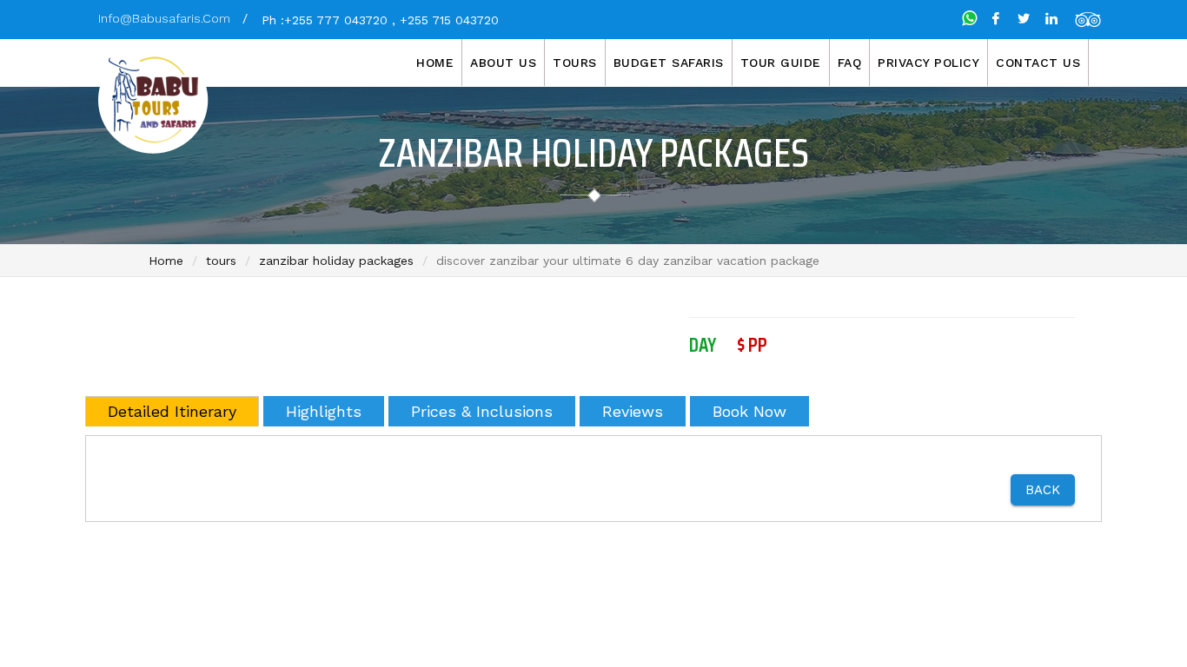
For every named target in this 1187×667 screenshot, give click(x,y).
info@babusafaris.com (164, 18)
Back (1042, 490)
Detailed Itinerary (172, 411)
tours (221, 260)
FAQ (850, 62)
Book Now (749, 411)
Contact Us (1038, 62)
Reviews (632, 411)
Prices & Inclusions (482, 411)
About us (503, 62)
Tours (575, 62)
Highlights (323, 411)
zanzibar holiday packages (336, 260)
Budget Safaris (668, 62)
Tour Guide (780, 62)
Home (435, 62)
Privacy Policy (928, 62)
